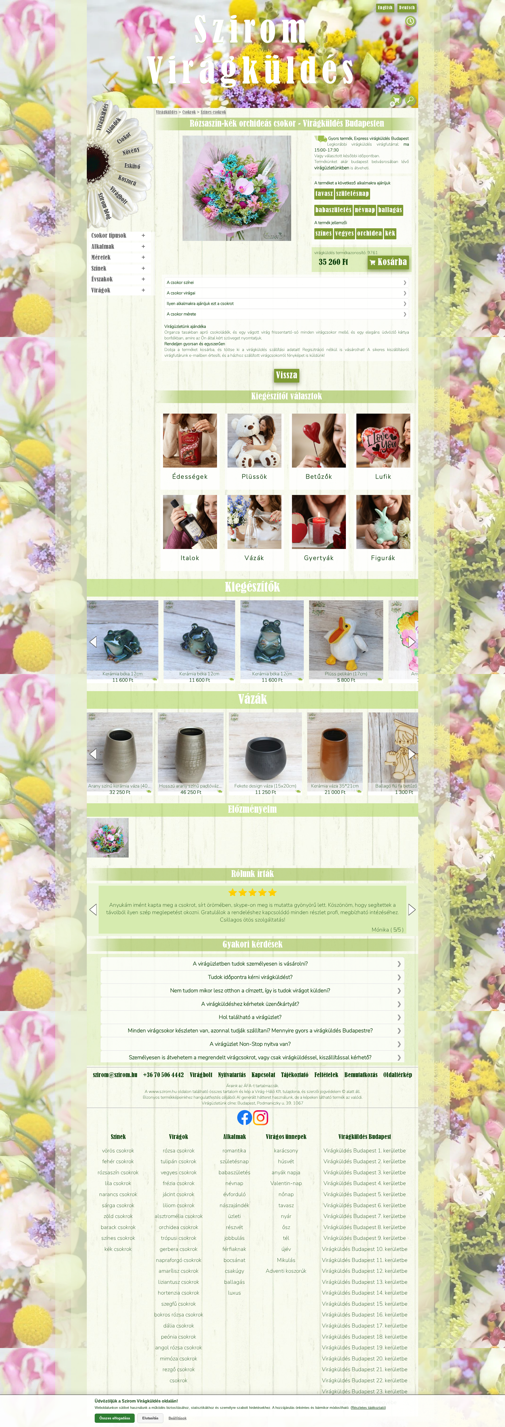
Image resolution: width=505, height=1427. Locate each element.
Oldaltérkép (397, 1075)
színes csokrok (118, 1238)
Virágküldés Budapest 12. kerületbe (364, 1271)
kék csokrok (118, 1249)
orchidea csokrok (178, 1227)
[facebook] (245, 1118)
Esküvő (132, 166)
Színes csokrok (213, 112)
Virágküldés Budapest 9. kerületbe (365, 1238)
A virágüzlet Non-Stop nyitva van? (250, 1044)
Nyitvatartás (232, 1075)
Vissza (286, 375)
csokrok (179, 1380)
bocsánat (234, 1260)
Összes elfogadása (114, 1418)
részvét (234, 1227)
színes (323, 234)
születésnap (352, 194)
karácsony (286, 1150)
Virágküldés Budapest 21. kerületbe (364, 1369)
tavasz (324, 194)
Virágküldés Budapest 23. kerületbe (364, 1391)
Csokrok (189, 112)
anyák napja (286, 1172)
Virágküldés (166, 112)
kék (390, 234)
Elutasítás (150, 1418)
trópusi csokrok (178, 1238)
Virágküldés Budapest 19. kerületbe (364, 1347)
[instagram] (260, 1118)
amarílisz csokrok (179, 1271)
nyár (286, 1216)
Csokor (124, 138)
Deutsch (407, 8)
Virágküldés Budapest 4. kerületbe (365, 1183)
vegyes (344, 234)
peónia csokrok (178, 1336)
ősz (286, 1227)
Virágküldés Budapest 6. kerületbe (365, 1205)
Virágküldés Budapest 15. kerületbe (364, 1303)
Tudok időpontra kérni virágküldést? (250, 977)
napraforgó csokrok (178, 1260)
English (385, 8)
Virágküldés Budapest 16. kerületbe (364, 1314)
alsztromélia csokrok (179, 1216)
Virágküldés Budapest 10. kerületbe (364, 1249)
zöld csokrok (118, 1216)
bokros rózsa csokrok (178, 1314)
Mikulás (286, 1260)
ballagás (390, 210)
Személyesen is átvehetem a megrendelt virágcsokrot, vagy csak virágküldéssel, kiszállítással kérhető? (250, 1057)
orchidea (369, 234)
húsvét (286, 1161)
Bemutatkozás (360, 1075)
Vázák (252, 699)
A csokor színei (180, 282)
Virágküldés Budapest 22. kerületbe (364, 1380)
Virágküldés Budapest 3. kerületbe (365, 1172)
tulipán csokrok (178, 1161)
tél (286, 1238)
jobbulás (234, 1238)
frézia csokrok (179, 1183)
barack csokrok (118, 1227)
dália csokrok (178, 1325)
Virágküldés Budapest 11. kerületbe (364, 1260)
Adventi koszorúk (286, 1271)
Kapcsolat (263, 1075)
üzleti (234, 1216)
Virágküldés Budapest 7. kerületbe (365, 1216)
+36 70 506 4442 (163, 1075)
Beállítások (177, 1418)
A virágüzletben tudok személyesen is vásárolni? (250, 963)
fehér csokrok (118, 1161)
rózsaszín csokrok (118, 1172)
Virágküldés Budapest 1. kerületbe (365, 1150)
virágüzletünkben (331, 168)
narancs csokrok (118, 1194)
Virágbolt (118, 195)
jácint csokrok (178, 1194)
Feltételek (326, 1075)
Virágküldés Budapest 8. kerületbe (365, 1227)
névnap (365, 210)
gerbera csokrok (179, 1249)
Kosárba (391, 262)
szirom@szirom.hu (115, 1075)
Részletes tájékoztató (368, 1408)
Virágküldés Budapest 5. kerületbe (365, 1194)
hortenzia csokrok (178, 1292)
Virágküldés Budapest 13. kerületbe (364, 1282)
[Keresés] (410, 100)
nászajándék (234, 1205)
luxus (234, 1292)
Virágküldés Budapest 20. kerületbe (364, 1358)
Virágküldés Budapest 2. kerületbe (365, 1161)
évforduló (234, 1194)
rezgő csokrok (179, 1369)
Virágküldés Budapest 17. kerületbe (364, 1325)
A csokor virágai (181, 293)
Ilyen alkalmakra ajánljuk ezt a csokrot (200, 303)
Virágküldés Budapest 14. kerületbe (364, 1292)
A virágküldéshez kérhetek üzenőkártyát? (250, 1004)
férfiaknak (234, 1249)
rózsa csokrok (179, 1150)
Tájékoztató (295, 1075)
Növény (131, 151)
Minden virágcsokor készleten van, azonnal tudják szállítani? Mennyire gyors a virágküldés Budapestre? (250, 1030)
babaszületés (333, 210)
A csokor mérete (181, 314)
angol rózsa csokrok (178, 1347)
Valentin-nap (286, 1183)
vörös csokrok (118, 1150)
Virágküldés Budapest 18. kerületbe (364, 1336)
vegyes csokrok (179, 1172)
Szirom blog (104, 206)
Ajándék (113, 126)
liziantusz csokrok (178, 1282)
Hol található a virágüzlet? (250, 1017)
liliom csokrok (179, 1205)
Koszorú (127, 181)
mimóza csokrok (178, 1358)
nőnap (286, 1194)
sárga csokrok (118, 1205)
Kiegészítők (252, 587)
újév (286, 1249)
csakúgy (234, 1271)
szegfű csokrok (178, 1303)
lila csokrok (118, 1183)
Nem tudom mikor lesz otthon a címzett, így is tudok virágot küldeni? (250, 990)
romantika (234, 1150)
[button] (412, 642)
